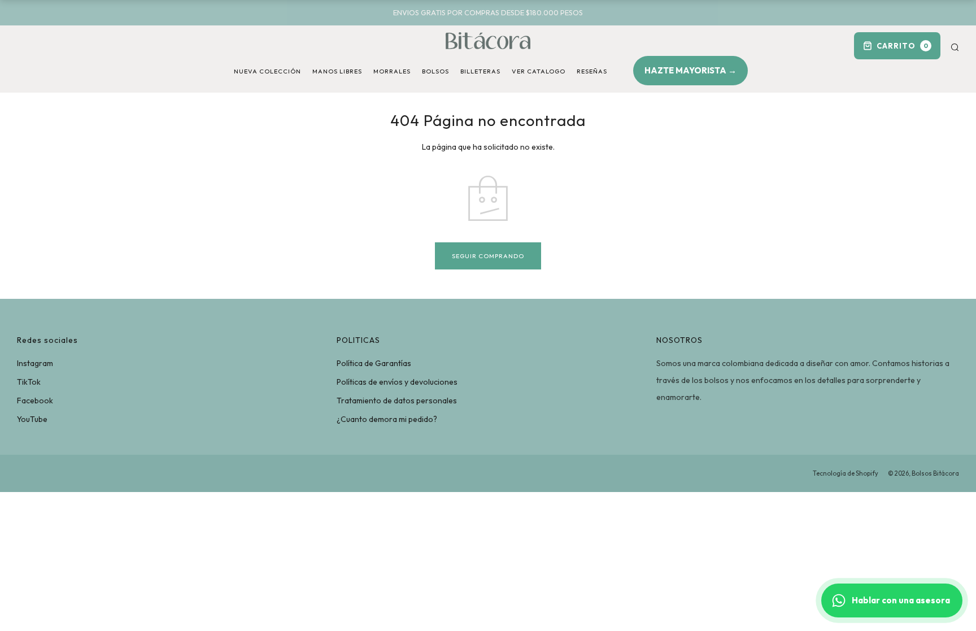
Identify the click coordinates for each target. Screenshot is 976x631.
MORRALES (392, 71)
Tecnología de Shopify (845, 473)
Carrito (903, 45)
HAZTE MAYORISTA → (690, 70)
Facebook (35, 400)
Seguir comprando (488, 256)
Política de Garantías (374, 363)
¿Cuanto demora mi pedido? (387, 419)
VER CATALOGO (538, 71)
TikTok (29, 382)
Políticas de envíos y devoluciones (397, 382)
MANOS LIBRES (337, 71)
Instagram (35, 363)
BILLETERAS (480, 71)
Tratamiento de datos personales (397, 400)
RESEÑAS (592, 71)
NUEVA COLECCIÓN (267, 71)
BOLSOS (435, 71)
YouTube (32, 419)
